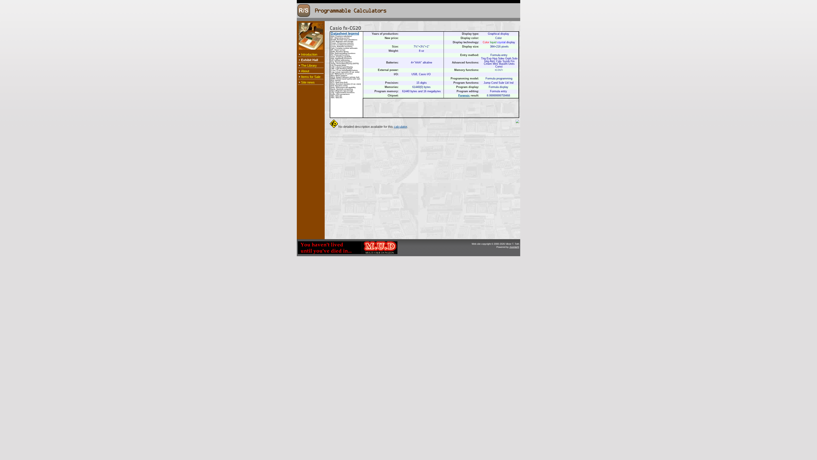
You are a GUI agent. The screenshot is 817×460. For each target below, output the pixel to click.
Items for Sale (310, 77)
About (305, 71)
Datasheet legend (345, 33)
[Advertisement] (310, 154)
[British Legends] (347, 253)
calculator (400, 126)
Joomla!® (514, 247)
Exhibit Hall (309, 60)
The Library (309, 65)
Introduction (309, 54)
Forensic (464, 95)
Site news (308, 82)
